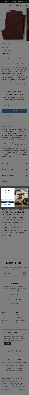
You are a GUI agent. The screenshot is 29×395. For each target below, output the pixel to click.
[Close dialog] (27, 189)
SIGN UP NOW (7, 202)
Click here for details (10, 204)
